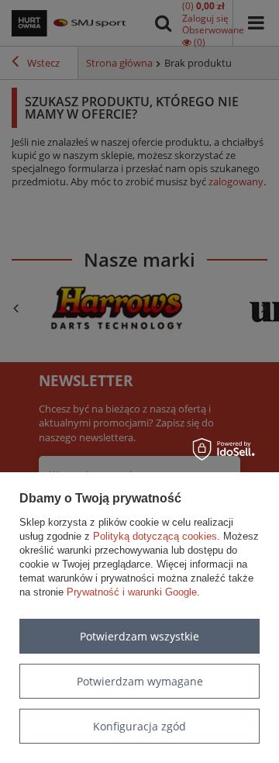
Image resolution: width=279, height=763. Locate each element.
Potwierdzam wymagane (140, 681)
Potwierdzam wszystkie (139, 636)
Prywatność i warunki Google (132, 592)
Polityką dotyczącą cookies (155, 536)
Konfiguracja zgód (139, 726)
